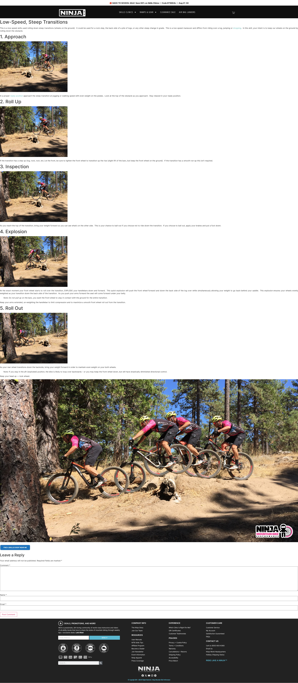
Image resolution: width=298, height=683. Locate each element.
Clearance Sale (168, 12)
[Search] (100, 663)
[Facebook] (143, 675)
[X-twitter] (146, 675)
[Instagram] (152, 675)
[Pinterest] (155, 675)
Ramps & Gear (146, 12)
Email (3, 604)
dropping (237, 28)
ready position (16, 96)
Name (3, 595)
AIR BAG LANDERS (187, 12)
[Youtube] (149, 675)
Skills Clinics (126, 12)
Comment (5, 565)
